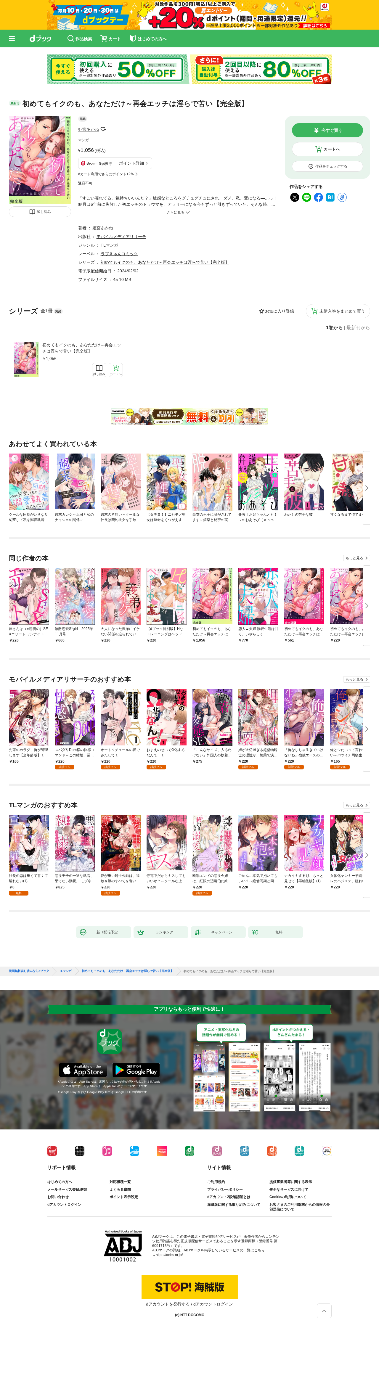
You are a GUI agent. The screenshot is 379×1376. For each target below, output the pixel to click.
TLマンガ (109, 245)
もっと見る (354, 558)
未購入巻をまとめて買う (342, 311)
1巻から (334, 327)
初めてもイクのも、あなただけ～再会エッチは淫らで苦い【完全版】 (81, 348)
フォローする (103, 129)
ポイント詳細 (131, 163)
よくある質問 (120, 1189)
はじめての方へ (59, 1182)
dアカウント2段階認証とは (228, 1197)
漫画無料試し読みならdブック (29, 971)
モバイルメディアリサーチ (121, 236)
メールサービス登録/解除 (67, 1189)
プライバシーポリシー (225, 1189)
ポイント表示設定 (124, 1197)
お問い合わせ (58, 1197)
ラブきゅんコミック (119, 253)
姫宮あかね (88, 129)
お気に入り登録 (279, 311)
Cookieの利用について (287, 1197)
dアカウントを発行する (168, 1304)
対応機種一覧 (120, 1182)
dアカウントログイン (64, 1205)
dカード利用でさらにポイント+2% (106, 174)
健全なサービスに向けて (289, 1189)
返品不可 (85, 183)
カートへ (332, 149)
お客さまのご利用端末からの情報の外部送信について (299, 1207)
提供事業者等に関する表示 (290, 1182)
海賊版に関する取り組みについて (234, 1205)
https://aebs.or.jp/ (169, 1255)
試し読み (44, 212)
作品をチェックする (331, 166)
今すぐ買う (332, 130)
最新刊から (358, 327)
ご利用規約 (216, 1182)
